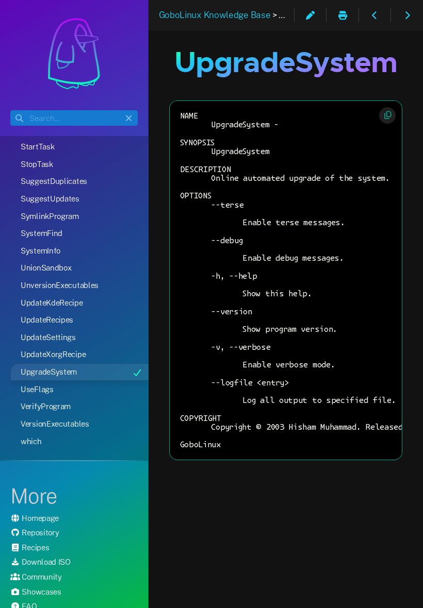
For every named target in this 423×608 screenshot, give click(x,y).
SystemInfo (40, 250)
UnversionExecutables (60, 285)
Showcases (40, 591)
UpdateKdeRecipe (52, 302)
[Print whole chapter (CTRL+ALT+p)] (342, 14)
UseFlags (37, 389)
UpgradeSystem (49, 371)
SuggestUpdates (50, 198)
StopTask (37, 163)
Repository (39, 532)
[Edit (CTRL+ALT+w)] (310, 14)
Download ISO (45, 561)
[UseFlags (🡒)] (407, 14)
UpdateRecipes (47, 319)
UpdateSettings (48, 337)
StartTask (37, 146)
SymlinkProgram (50, 216)
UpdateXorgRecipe (53, 354)
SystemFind (41, 233)
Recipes (35, 547)
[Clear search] (129, 118)
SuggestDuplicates (54, 180)
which (31, 441)
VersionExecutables (55, 423)
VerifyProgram (46, 406)
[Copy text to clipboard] (387, 115)
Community (41, 576)
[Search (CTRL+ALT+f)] (19, 118)
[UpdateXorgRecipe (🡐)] (375, 14)
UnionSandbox (46, 267)
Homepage (39, 517)
